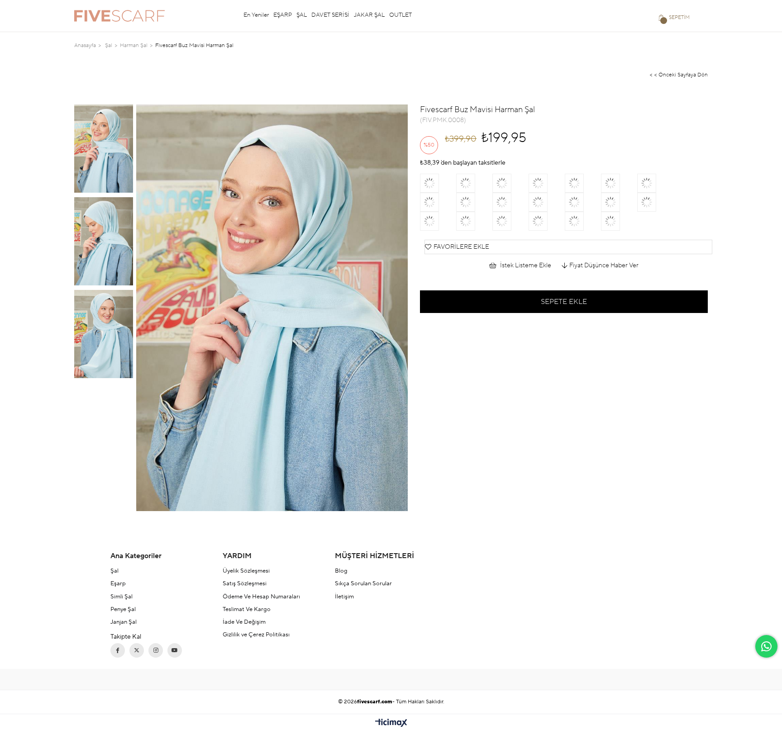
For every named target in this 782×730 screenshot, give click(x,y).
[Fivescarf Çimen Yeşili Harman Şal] (655, 202)
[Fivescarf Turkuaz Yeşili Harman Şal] (547, 183)
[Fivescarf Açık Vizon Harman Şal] (474, 221)
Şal (114, 570)
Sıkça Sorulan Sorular (363, 583)
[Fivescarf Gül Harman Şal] (474, 183)
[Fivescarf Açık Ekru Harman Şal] (438, 221)
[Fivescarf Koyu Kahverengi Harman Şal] (583, 221)
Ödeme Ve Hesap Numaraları (261, 596)
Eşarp (118, 583)
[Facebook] (117, 650)
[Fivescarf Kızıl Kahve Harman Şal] (547, 221)
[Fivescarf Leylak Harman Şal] (547, 202)
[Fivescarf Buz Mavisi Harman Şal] (510, 202)
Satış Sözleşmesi (245, 583)
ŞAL (301, 15)
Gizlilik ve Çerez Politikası (256, 634)
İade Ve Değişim (244, 622)
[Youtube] (174, 650)
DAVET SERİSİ (330, 15)
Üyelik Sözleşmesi (246, 570)
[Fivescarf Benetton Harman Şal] (438, 202)
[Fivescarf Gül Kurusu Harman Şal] (619, 183)
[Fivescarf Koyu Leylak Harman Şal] (510, 221)
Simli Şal (121, 596)
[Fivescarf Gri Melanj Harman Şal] (619, 202)
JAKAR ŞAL (369, 15)
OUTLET (400, 15)
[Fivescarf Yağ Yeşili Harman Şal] (583, 202)
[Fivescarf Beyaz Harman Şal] (619, 221)
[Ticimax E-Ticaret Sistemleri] (391, 723)
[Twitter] (136, 650)
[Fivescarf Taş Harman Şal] (438, 183)
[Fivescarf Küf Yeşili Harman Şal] (474, 202)
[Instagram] (155, 650)
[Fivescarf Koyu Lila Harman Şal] (655, 183)
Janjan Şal (123, 622)
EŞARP (282, 15)
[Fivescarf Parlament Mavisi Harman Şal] (510, 183)
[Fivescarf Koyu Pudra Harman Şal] (583, 183)
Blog (341, 570)
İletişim (344, 596)
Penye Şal (123, 609)
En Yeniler (256, 15)
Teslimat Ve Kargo (247, 609)
